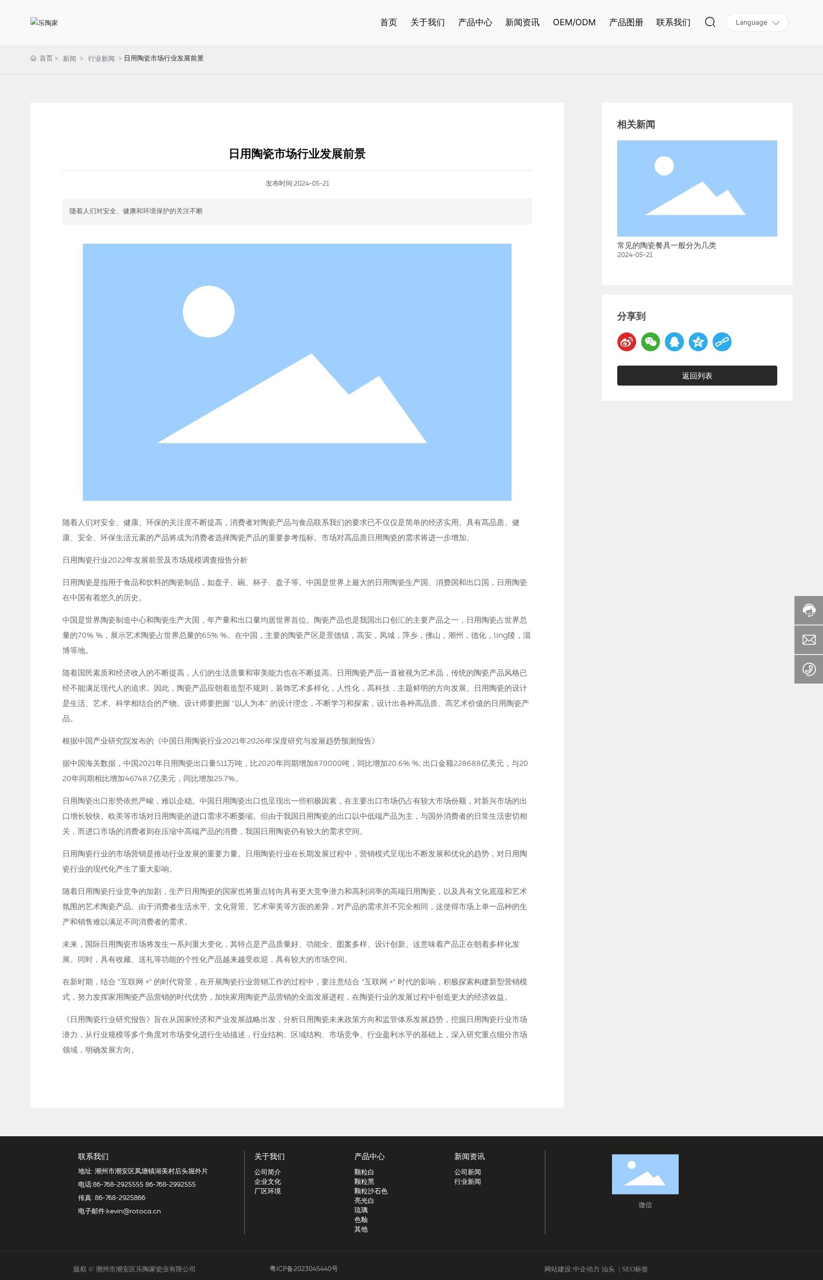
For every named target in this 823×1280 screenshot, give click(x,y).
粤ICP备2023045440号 (304, 1269)
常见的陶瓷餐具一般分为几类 (666, 245)
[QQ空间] (698, 341)
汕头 (608, 1269)
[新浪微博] (626, 341)
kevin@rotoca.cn (133, 1211)
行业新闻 (101, 58)
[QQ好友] (674, 341)
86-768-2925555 (118, 1185)
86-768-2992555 (170, 1185)
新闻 (69, 58)
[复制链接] (722, 341)
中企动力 (586, 1269)
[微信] (650, 341)
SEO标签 (635, 1269)
